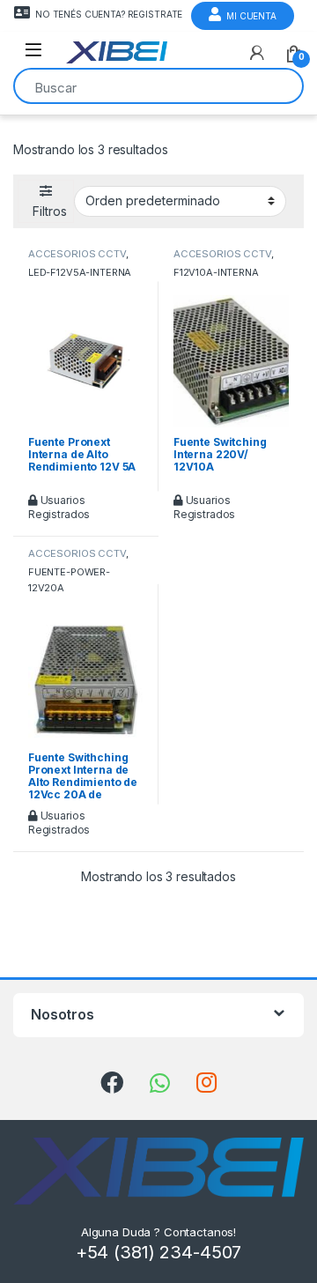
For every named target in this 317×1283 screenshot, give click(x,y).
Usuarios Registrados (59, 507)
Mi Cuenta (251, 16)
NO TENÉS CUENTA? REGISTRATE (108, 14)
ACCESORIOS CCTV (77, 254)
